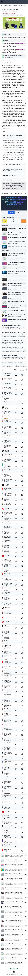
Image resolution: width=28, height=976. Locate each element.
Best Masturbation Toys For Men (19, 193)
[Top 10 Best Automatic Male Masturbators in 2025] (4, 288)
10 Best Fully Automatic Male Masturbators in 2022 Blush (19, 5)
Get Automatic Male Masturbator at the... (8, 541)
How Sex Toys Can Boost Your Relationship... (8, 546)
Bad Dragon (7, 607)
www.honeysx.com (20, 43)
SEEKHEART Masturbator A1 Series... (7, 632)
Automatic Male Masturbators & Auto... (7, 388)
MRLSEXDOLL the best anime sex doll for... (7, 734)
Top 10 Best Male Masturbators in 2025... (8, 787)
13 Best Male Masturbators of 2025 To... (7, 768)
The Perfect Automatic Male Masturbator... (7, 662)
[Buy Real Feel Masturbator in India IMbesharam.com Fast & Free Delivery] (4, 238)
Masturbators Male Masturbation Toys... (7, 817)
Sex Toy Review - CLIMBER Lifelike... (7, 850)
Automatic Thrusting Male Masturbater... (7, 603)
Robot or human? (7, 407)
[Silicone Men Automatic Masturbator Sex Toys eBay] (4, 233)
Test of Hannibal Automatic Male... (8, 537)
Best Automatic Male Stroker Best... (7, 782)
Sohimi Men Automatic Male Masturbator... (7, 792)
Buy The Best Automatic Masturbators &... (8, 836)
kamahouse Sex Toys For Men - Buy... (7, 686)
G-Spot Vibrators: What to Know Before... (8, 460)
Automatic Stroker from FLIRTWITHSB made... (8, 758)
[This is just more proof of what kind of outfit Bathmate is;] (4, 311)
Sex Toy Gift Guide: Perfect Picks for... (7, 532)
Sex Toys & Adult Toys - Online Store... (7, 446)
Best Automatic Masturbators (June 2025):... (7, 748)
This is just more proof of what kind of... (8, 427)
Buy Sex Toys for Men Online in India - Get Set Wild (8, 193)
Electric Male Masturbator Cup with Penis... (8, 720)
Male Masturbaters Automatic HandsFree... (7, 627)
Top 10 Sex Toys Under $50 (7, 667)
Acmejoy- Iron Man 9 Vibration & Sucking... (8, 523)
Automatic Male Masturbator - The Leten (8, 398)
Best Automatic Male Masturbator (14, 280)
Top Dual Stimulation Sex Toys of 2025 (7, 598)
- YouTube (7, 508)
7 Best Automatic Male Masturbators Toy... (7, 647)
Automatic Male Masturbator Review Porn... (7, 637)
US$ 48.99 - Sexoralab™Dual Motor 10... (7, 652)
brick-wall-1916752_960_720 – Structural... (8, 729)
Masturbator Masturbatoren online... (7, 773)
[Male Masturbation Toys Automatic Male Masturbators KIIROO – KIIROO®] (4, 229)
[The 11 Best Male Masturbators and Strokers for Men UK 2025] (4, 315)
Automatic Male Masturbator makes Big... (7, 499)
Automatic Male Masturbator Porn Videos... (8, 518)
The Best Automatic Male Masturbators (7, 807)
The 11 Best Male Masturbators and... (8, 570)
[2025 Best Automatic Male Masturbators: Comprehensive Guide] (4, 297)
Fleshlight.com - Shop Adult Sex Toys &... (7, 441)
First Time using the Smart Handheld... (7, 565)
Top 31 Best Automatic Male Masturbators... (7, 672)
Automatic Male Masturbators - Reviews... (7, 744)
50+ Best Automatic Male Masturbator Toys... (7, 422)
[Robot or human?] (4, 302)
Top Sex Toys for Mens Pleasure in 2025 (8, 753)
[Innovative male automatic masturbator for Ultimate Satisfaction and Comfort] (4, 242)
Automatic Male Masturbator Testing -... (7, 471)
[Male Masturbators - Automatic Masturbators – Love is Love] (4, 279)
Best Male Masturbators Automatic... (7, 642)
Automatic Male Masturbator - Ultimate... (7, 437)
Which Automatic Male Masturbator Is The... (8, 489)
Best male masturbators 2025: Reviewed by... (7, 465)
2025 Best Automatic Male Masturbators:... (7, 579)
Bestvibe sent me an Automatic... (8, 379)
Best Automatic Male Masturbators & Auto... (7, 797)
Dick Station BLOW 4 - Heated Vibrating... (8, 480)
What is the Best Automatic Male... (8, 802)
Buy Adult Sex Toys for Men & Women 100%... (8, 513)
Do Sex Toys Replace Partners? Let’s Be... (8, 589)
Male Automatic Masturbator (13, 307)
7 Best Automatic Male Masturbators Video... (7, 657)
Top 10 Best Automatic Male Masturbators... (7, 681)
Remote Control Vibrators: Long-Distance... (7, 575)
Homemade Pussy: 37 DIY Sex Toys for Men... (8, 584)
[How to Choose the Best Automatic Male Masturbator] (4, 293)
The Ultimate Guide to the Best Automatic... (8, 822)
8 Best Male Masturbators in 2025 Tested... (7, 551)
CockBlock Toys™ (7, 485)
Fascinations (8, 383)
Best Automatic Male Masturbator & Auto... (8, 705)
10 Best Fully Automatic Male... (8, 504)
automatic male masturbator (7, 5)
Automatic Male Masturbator (13, 230)
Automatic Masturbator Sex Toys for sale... (7, 778)
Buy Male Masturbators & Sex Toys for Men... (8, 560)
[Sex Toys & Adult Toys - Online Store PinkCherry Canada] (4, 306)
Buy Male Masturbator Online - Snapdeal (8, 475)
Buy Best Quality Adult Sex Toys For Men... (8, 393)
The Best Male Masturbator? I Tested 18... (7, 846)
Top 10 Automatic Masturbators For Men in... (8, 527)
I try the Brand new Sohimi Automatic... (7, 593)
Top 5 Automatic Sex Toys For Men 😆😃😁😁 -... (7, 417)
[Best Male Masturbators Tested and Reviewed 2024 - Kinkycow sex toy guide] (4, 320)
